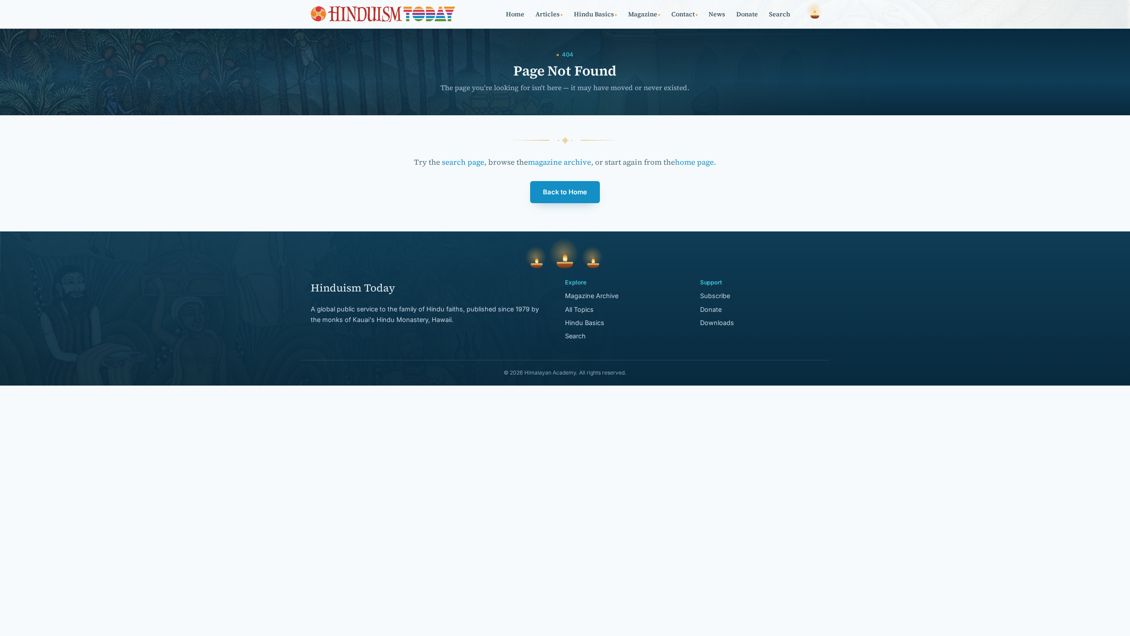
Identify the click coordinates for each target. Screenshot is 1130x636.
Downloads (717, 322)
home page (694, 162)
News (716, 14)
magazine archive (559, 162)
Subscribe (715, 295)
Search (779, 14)
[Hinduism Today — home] (383, 14)
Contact (684, 14)
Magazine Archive (591, 295)
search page (463, 162)
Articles (549, 14)
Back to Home (565, 192)
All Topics (579, 309)
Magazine (644, 14)
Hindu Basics (595, 14)
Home (515, 14)
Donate (747, 14)
